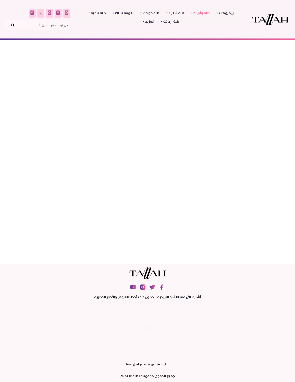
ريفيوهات (226, 13)
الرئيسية (163, 364)
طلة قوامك (151, 13)
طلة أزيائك (171, 21)
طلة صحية (98, 13)
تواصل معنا (134, 364)
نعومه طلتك (124, 13)
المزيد (149, 21)
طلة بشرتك (201, 13)
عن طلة (149, 364)
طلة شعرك (176, 13)
